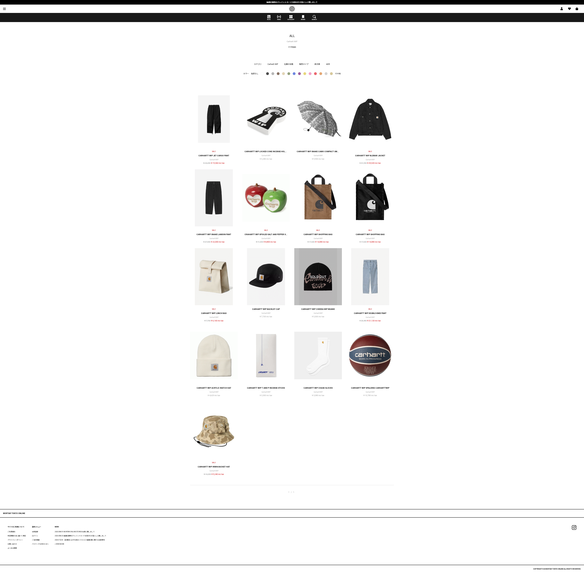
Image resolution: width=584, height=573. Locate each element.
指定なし (254, 74)
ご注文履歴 (36, 540)
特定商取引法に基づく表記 (17, 536)
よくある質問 (12, 548)
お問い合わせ (12, 544)
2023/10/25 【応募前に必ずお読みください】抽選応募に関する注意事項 (80, 540)
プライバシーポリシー (15, 540)
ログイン (35, 536)
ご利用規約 (11, 532)
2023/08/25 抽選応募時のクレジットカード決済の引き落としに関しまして (80, 536)
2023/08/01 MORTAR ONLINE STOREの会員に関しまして (75, 532)
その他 (338, 74)
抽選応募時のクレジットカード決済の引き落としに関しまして (292, 2)
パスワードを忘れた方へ (40, 544)
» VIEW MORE (59, 544)
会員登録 (35, 532)
